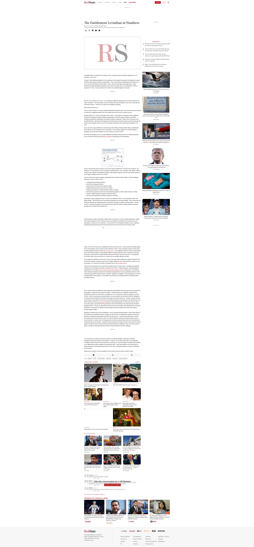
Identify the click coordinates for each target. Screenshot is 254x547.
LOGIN (163, 2)
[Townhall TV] (132, 2)
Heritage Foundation (106, 136)
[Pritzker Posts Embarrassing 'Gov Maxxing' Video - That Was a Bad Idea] (93, 459)
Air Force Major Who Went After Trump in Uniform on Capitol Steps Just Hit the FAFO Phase (132, 448)
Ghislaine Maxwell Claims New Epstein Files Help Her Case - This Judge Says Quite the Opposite (156, 141)
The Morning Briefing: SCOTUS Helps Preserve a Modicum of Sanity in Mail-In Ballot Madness (159, 517)
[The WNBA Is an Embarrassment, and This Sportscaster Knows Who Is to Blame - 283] (94, 507)
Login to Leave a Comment (112, 484)
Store (119, 2)
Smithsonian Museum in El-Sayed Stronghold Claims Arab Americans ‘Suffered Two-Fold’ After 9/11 (156, 115)
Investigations (137, 536)
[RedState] (89, 2)
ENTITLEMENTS (101, 358)
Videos (114, 2)
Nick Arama (86, 452)
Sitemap (160, 539)
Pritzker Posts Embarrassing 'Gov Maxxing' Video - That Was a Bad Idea (92, 467)
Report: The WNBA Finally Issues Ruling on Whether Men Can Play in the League (112, 467)
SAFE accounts (102, 302)
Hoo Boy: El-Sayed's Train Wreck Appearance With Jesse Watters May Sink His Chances (92, 448)
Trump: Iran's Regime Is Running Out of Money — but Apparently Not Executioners (156, 166)
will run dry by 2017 (108, 250)
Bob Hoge (106, 452)
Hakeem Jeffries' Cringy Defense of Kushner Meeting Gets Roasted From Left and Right (156, 217)
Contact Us (124, 539)
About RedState (125, 536)
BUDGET (90, 358)
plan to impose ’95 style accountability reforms (111, 270)
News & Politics (137, 539)
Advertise (148, 539)
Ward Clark (156, 92)
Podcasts (107, 2)
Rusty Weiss (156, 119)
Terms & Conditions (151, 541)
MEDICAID (108, 358)
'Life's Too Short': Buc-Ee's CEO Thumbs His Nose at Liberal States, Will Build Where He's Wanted (112, 448)
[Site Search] (168, 2)
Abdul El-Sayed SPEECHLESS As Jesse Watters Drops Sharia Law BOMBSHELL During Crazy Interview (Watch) (115, 518)
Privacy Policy (149, 544)
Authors (99, 2)
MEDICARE (115, 358)
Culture (135, 541)
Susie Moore (156, 144)
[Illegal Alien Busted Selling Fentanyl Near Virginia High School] (156, 181)
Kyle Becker (106, 470)
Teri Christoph (126, 452)
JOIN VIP (158, 2)
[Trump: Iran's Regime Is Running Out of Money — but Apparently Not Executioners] (156, 156)
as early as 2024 (122, 263)
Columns (135, 544)
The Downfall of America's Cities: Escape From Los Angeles (156, 90)
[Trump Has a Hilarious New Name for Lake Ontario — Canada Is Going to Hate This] (132, 459)
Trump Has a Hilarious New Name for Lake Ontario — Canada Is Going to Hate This (131, 467)
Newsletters (161, 541)
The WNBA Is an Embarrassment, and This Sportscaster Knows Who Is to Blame (94, 517)
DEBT (94, 358)
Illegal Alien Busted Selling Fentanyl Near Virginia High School (156, 191)
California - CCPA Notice (164, 536)
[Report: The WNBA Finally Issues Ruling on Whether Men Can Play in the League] (112, 459)
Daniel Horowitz (89, 25)
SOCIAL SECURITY (123, 358)
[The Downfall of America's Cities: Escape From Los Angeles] (156, 79)
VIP (121, 544)
